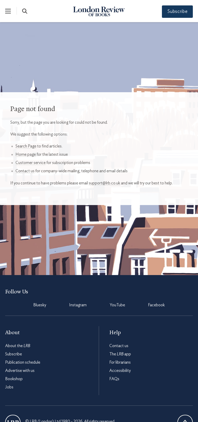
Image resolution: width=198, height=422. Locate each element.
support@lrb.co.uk (104, 183)
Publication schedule (22, 362)
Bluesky (39, 305)
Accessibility (120, 371)
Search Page (25, 146)
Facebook (156, 305)
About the (17, 346)
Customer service (30, 163)
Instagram (78, 305)
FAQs (114, 379)
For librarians (120, 362)
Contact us (25, 171)
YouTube (117, 305)
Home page (25, 154)
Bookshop (14, 379)
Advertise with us (20, 371)
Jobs (9, 387)
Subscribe (177, 11)
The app (120, 354)
